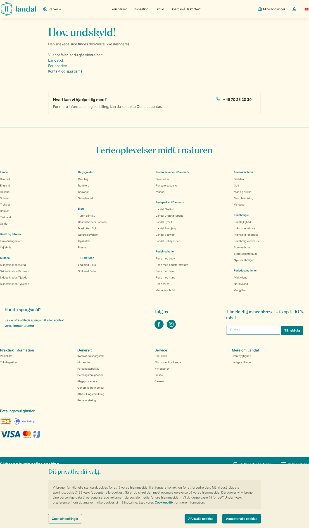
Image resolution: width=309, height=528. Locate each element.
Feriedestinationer (245, 270)
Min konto (83, 362)
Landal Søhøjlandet (168, 241)
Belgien (5, 211)
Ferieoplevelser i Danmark (172, 172)
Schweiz (5, 198)
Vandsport (240, 204)
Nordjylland (241, 284)
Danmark (5, 179)
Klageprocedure (87, 381)
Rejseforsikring (86, 400)
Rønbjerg (83, 185)
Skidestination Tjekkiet (14, 277)
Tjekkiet (5, 204)
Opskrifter (84, 241)
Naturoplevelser (88, 234)
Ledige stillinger (242, 362)
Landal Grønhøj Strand (169, 215)
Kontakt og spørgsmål (65, 71)
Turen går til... (86, 215)
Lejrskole (5, 247)
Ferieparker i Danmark (170, 202)
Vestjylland (240, 290)
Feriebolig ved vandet (247, 241)
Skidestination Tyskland (14, 284)
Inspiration (141, 9)
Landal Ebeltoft (165, 209)
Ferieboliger (241, 215)
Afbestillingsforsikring (90, 394)
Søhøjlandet (85, 198)
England (5, 185)
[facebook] (159, 327)
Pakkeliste (6, 356)
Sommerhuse (242, 247)
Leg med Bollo (87, 264)
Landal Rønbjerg (166, 228)
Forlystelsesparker (167, 185)
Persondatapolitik (88, 368)
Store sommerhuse (245, 253)
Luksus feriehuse (244, 228)
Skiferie (5, 257)
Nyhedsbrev (161, 368)
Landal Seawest (165, 234)
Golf (236, 185)
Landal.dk (56, 60)
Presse (82, 247)
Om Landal (161, 356)
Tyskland (5, 217)
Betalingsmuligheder (90, 375)
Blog (81, 208)
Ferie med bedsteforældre (172, 264)
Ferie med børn (165, 271)
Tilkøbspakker (8, 362)
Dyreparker (162, 179)
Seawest (83, 192)
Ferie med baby (165, 258)
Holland (5, 192)
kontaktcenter (23, 325)
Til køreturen (86, 257)
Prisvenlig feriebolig (246, 234)
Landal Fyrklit (164, 222)
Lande (4, 172)
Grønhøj (83, 179)
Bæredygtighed (241, 356)
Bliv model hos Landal (167, 362)
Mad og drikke (242, 192)
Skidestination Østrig (13, 264)
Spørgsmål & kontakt (185, 9)
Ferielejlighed (242, 222)
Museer (160, 192)
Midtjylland (240, 277)
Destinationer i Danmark (92, 222)
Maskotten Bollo (88, 228)
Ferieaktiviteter (243, 172)
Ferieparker (118, 9)
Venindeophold (165, 290)
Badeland (239, 179)
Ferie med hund (165, 277)
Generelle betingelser (90, 387)
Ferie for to (162, 284)
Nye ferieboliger (244, 260)
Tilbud (159, 9)
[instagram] (171, 327)
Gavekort (160, 381)
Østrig (3, 223)
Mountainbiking (243, 198)
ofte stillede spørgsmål (30, 320)
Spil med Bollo (87, 271)
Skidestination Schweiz (14, 271)
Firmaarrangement (11, 241)
